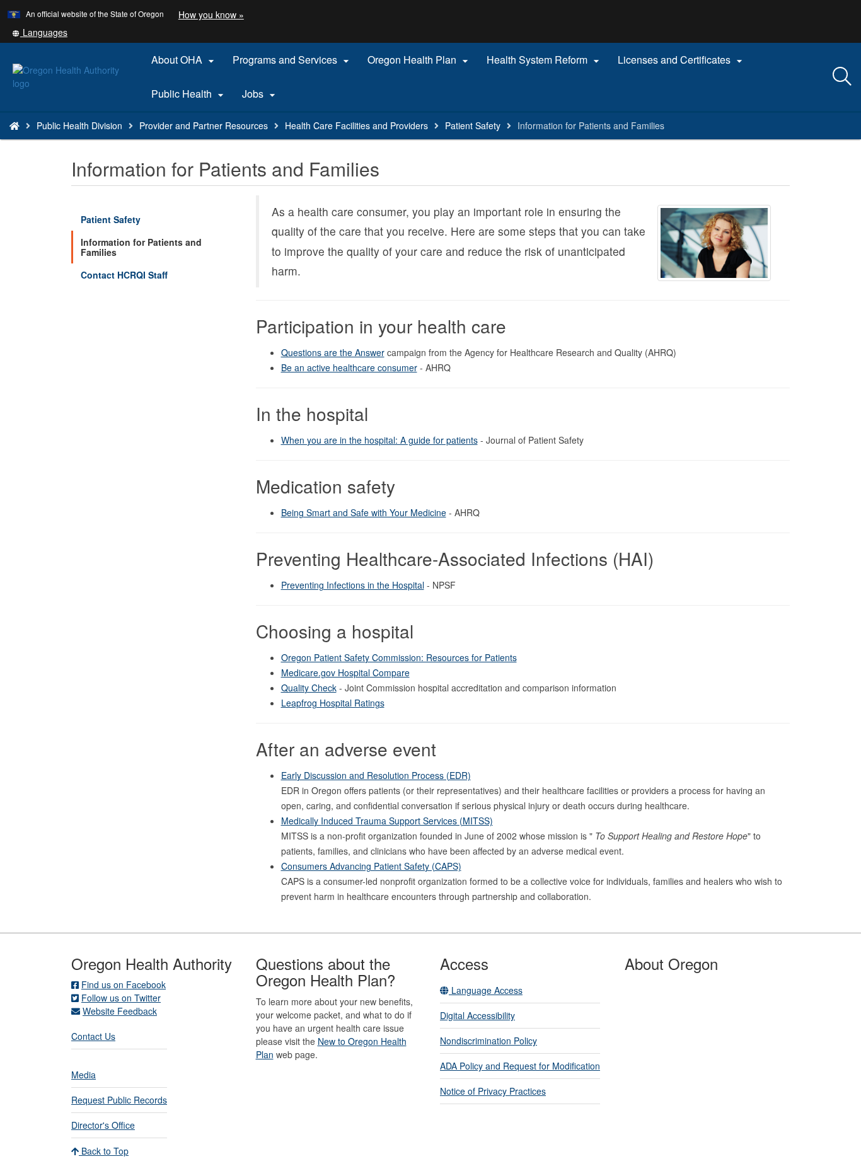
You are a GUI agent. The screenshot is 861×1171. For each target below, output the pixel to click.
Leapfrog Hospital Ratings (332, 702)
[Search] (842, 77)
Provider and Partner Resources (203, 125)
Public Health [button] (189, 93)
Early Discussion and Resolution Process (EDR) (376, 775)
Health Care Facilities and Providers (356, 125)
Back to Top (104, 1151)
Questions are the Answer (332, 352)
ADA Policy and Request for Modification (520, 1065)
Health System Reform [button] (545, 59)
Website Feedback (120, 1011)
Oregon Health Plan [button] (419, 59)
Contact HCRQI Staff (124, 274)
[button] (39, 32)
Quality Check (309, 687)
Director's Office (103, 1125)
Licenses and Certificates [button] (682, 59)
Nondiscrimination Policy (488, 1040)
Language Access (486, 990)
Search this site (137, 141)
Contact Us (93, 1036)
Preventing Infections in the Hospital (352, 585)
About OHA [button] (184, 59)
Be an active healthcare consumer (349, 367)
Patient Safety (472, 125)
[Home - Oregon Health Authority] (14, 125)
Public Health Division (79, 125)
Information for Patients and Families (141, 247)
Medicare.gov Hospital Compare (345, 672)
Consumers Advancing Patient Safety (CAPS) (371, 866)
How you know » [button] (211, 14)
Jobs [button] (260, 93)
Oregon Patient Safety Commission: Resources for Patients (399, 657)
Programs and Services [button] (292, 59)
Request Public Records (119, 1099)
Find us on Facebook (123, 984)
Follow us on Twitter (121, 997)
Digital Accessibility (477, 1015)
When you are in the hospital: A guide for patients (379, 440)
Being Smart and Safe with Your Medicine (363, 512)
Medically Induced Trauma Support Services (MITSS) (387, 820)
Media (83, 1074)
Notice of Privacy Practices (493, 1091)
